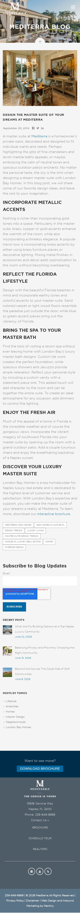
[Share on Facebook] (33, 128)
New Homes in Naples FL (50, 525)
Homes (49, 542)
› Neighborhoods (14, 722)
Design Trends (13, 531)
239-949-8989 (45, 814)
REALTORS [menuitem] (40, 849)
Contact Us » (40, 820)
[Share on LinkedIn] (42, 128)
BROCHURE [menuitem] (40, 827)
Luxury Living (35, 531)
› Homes (9, 711)
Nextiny (49, 906)
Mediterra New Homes (18, 525)
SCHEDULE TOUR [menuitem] (40, 838)
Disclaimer (32, 900)
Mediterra (39, 136)
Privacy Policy (15, 900)
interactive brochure (53, 514)
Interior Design (14, 547)
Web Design (49, 900)
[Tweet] (37, 128)
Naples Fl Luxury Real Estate (23, 542)
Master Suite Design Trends (21, 536)
